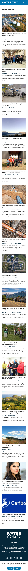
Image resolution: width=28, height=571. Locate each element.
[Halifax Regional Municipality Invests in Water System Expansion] (14, 194)
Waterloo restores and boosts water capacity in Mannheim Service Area (14, 34)
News (17, 39)
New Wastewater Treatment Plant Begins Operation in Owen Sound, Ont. (12, 274)
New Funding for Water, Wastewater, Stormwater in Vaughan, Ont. (11, 343)
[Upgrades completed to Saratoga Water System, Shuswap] (14, 127)
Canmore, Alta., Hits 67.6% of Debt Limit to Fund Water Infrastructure (13, 309)
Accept (10, 568)
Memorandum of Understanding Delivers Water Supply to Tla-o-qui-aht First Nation (14, 171)
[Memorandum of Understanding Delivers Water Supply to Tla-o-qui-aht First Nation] (14, 160)
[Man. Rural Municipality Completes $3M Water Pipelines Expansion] (14, 366)
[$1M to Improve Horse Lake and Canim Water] (14, 503)
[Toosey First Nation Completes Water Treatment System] (14, 435)
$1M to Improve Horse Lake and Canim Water (13, 514)
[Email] (21, 558)
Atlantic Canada (14, 209)
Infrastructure (12, 39)
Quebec (13, 415)
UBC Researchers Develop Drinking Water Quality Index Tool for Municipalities (12, 482)
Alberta (11, 107)
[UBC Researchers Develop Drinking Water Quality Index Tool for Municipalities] (14, 471)
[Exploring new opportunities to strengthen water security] (14, 93)
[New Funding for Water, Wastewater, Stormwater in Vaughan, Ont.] (14, 332)
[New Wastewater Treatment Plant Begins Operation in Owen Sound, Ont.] (14, 263)
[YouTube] (17, 558)
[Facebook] (7, 558)
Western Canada (18, 142)
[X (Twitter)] (10, 558)
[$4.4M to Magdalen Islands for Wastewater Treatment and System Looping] (14, 400)
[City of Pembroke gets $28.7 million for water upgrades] (14, 59)
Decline (17, 568)
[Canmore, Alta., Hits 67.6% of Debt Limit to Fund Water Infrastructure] (14, 297)
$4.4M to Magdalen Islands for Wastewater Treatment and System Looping (13, 412)
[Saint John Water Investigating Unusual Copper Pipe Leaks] (14, 229)
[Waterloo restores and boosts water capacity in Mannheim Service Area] (14, 23)
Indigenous (4, 451)
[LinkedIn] (14, 558)
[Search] (25, 2)
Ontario (21, 39)
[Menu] (23, 2)
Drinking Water (5, 39)
